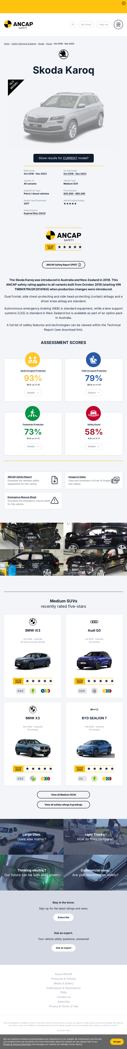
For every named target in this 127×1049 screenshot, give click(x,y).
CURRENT (70, 158)
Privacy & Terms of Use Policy (17, 1044)
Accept (116, 1041)
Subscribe (63, 1001)
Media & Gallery (63, 983)
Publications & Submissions (64, 988)
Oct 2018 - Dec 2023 (64, 43)
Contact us (63, 997)
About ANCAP (63, 974)
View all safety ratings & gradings (63, 804)
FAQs (63, 992)
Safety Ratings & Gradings (24, 43)
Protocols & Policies (63, 978)
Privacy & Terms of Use (63, 1006)
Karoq (49, 43)
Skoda (41, 43)
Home (7, 43)
